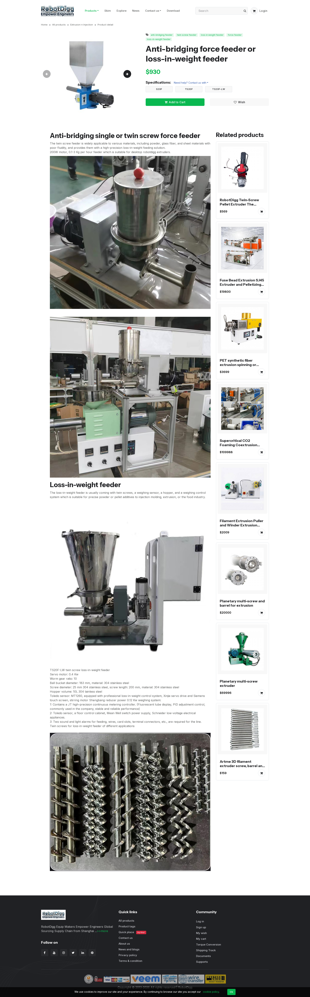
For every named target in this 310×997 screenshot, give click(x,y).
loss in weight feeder (212, 35)
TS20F (189, 89)
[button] (254, 10)
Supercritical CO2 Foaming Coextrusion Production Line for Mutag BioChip (242, 447)
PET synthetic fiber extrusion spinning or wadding (238, 364)
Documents (203, 956)
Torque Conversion (208, 944)
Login (263, 11)
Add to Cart (177, 102)
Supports (202, 961)
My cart (201, 938)
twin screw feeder (186, 35)
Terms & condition (130, 961)
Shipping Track (206, 950)
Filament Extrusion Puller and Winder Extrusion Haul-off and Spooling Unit (242, 525)
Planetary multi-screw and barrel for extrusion (242, 603)
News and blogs (129, 949)
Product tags (127, 926)
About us (124, 943)
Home (44, 24)
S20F (159, 89)
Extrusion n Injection (81, 24)
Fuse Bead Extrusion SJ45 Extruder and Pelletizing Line (242, 284)
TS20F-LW (218, 89)
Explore (121, 10)
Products (91, 10)
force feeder (234, 35)
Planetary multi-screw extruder (239, 683)
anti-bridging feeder (161, 35)
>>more (102, 931)
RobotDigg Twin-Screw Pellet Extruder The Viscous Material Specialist (239, 206)
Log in (200, 921)
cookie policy (211, 991)
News (135, 10)
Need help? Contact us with (190, 82)
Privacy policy (128, 955)
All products (59, 24)
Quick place (132, 932)
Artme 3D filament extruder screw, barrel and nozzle (242, 765)
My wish (201, 933)
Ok (231, 991)
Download (173, 10)
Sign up (201, 927)
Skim (107, 10)
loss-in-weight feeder (158, 39)
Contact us (152, 10)
